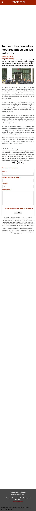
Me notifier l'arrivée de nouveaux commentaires (19, 208)
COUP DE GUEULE (23, 220)
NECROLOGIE (20, 225)
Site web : (5, 183)
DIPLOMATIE (19, 227)
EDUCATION (5, 230)
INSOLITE (16, 223)
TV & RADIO (20, 218)
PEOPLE (15, 218)
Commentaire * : (7, 189)
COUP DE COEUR (14, 220)
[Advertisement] (17, 25)
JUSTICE (13, 227)
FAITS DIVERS (9, 223)
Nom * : (4, 171)
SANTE (8, 227)
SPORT (29, 217)
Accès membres (18, 501)
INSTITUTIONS (23, 228)
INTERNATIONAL (8, 218)
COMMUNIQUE (12, 225)
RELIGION (30, 228)
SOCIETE (19, 217)
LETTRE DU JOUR (7, 222)
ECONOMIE (13, 217)
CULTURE (24, 217)
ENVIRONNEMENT (15, 228)
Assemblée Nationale (25, 232)
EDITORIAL (5, 225)
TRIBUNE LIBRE (28, 218)
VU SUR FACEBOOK (17, 222)
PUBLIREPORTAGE (28, 225)
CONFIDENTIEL (5, 220)
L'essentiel (18, 2)
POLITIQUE (7, 217)
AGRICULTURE (12, 230)
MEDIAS (32, 223)
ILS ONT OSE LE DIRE (24, 223)
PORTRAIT (31, 220)
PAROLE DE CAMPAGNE (22, 230)
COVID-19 (17, 232)
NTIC (4, 227)
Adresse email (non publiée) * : (11, 177)
